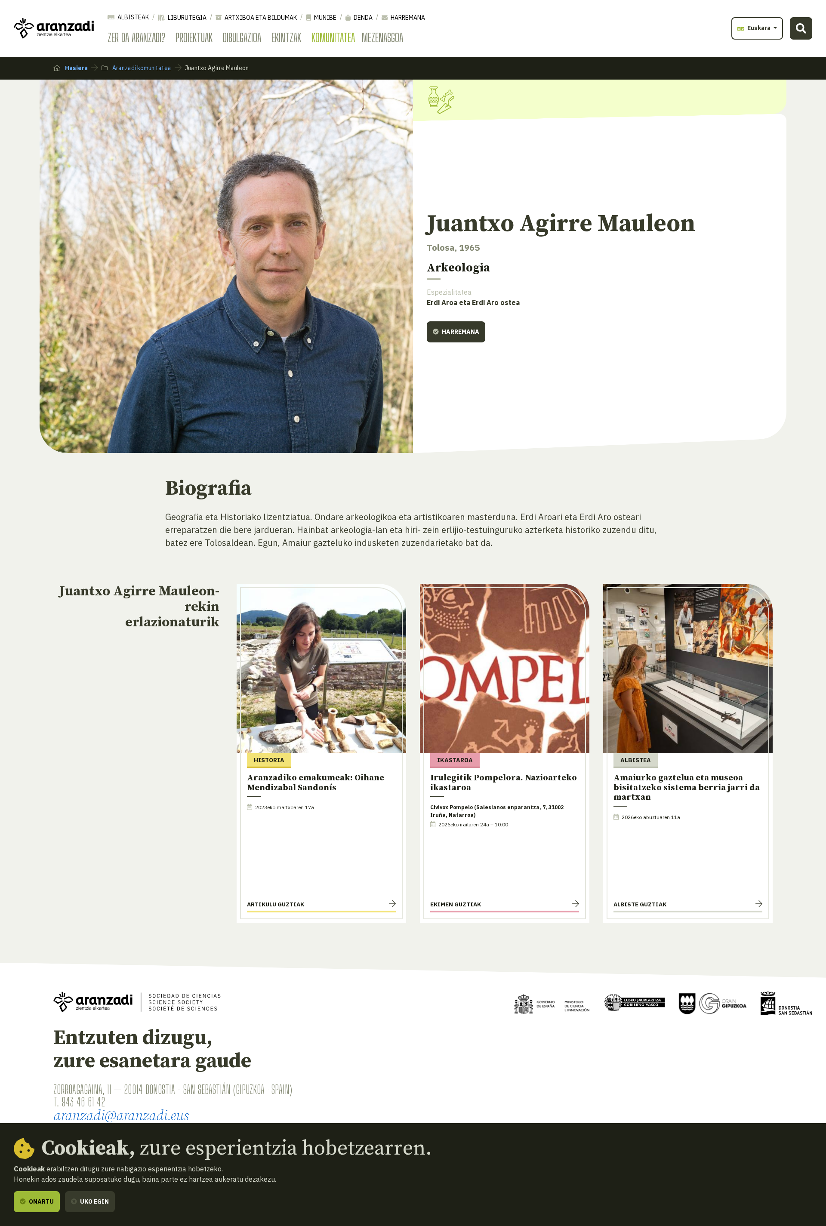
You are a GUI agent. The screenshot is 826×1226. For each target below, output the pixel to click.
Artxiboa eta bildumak (260, 18)
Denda (362, 18)
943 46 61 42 (83, 1101)
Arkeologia (458, 267)
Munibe (324, 18)
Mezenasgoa (382, 37)
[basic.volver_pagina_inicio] (54, 28)
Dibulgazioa (242, 37)
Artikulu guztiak (275, 904)
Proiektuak (194, 37)
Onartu (41, 1201)
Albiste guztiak (639, 904)
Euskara (759, 28)
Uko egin (94, 1201)
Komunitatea (333, 37)
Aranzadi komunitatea (141, 68)
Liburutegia (186, 18)
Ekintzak (286, 37)
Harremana (407, 18)
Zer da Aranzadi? (136, 37)
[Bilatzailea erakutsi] (801, 28)
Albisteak (132, 17)
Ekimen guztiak (455, 904)
